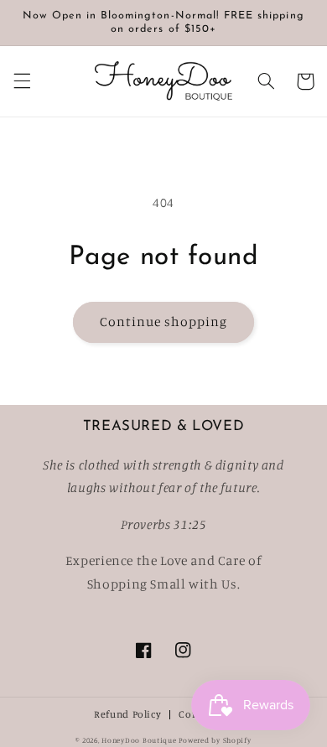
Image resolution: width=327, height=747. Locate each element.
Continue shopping (164, 321)
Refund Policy (127, 714)
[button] (22, 81)
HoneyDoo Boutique (139, 739)
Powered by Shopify (215, 739)
